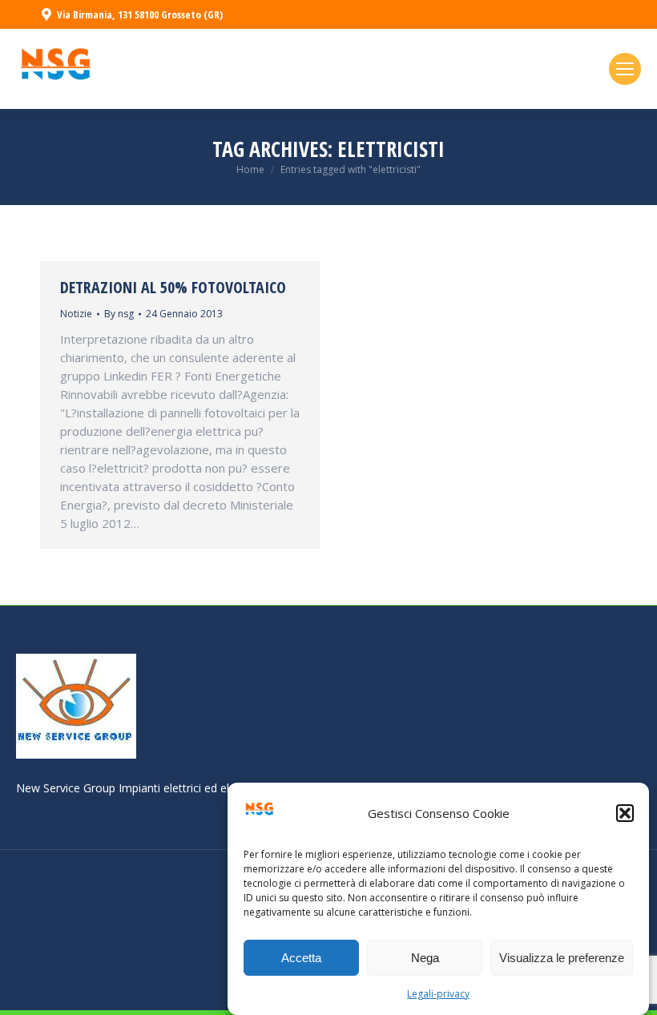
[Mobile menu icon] (625, 69)
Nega (425, 958)
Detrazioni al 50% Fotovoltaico (173, 287)
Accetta (301, 958)
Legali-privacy (438, 994)
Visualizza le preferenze (561, 958)
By (119, 313)
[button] (625, 813)
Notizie (76, 313)
